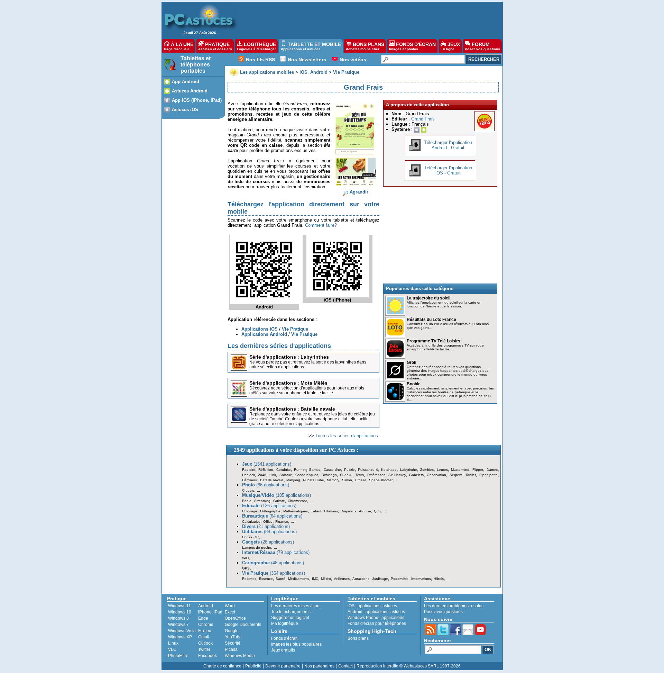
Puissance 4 (368, 470)
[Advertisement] (366, 19)
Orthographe (270, 511)
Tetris (360, 475)
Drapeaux (348, 511)
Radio (246, 501)
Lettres (442, 470)
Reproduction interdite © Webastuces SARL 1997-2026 (409, 666)
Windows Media (240, 655)
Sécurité (232, 643)
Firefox (204, 630)
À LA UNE (178, 46)
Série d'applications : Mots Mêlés (288, 383)
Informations (421, 579)
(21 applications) (266, 526)
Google (232, 630)
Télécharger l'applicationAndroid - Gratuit (448, 145)
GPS (246, 568)
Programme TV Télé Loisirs (433, 341)
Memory (333, 480)
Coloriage (249, 511)
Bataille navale (272, 480)
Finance (281, 521)
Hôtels (439, 579)
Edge (203, 618)
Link (272, 475)
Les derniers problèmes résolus (453, 605)
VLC (172, 649)
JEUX (450, 46)
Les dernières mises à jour (296, 605)
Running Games (307, 470)
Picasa (231, 649)
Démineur (249, 480)
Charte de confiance (222, 666)
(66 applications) (265, 484)
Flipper (477, 470)
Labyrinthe (408, 470)
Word (230, 605)
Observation (436, 475)
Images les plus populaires (296, 644)
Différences (376, 475)
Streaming (262, 501)
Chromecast (297, 501)
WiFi (245, 558)
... (396, 480)
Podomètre (399, 579)
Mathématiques (295, 511)
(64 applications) (272, 516)
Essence (266, 579)
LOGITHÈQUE (256, 46)
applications (369, 605)
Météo (326, 579)
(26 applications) (268, 542)
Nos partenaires (319, 666)
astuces (389, 605)
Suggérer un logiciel (290, 617)
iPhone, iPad (210, 612)
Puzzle (349, 470)
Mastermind (460, 470)
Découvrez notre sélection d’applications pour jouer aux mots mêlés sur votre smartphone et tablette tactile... (306, 390)
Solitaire (285, 475)
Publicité (253, 666)
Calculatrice (251, 521)
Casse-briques (306, 475)
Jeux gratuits (283, 650)
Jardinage (380, 579)
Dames (492, 470)
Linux (173, 643)
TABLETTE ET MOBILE (311, 46)
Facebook (207, 655)
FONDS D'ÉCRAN (412, 46)
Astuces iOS (185, 109)
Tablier (470, 475)
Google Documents (243, 624)
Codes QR (250, 537)
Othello (360, 480)
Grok (411, 362)
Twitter (204, 649)
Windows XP (180, 637)
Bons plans (358, 638)
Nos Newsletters (307, 59)
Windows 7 (178, 624)
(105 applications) (276, 495)
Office (268, 521)
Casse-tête (332, 470)
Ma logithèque (284, 623)
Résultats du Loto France (431, 319)
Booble (414, 384)
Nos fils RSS (260, 59)
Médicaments (298, 579)
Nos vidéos (353, 59)
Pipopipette (488, 475)
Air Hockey (397, 475)
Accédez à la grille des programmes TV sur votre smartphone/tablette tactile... (445, 347)
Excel (230, 612)
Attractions (360, 579)
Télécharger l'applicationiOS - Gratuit (448, 170)
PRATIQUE (215, 46)
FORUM (482, 46)
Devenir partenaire (283, 666)
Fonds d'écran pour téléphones (377, 623)
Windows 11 (179, 605)
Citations (331, 511)
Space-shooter (381, 480)
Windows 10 (179, 612)
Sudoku (346, 475)
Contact (345, 666)
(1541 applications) (266, 464)
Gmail (203, 637)
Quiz (377, 511)
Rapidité (248, 470)
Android (205, 605)
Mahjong (293, 480)
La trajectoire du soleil (428, 298)
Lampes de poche (256, 547)
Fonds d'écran (284, 638)
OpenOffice (235, 618)
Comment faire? (321, 225)
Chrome (205, 624)
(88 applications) (269, 531)
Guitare (279, 501)
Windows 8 (178, 618)
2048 (262, 475)
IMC (315, 579)
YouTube (233, 637)
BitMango (329, 475)
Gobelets (416, 475)
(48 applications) (273, 562)
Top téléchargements (291, 611)
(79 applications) (276, 552)
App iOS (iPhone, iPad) (197, 100)
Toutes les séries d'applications (346, 435)
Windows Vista (182, 630)
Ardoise (365, 511)
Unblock (248, 475)
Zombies (427, 470)
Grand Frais (423, 119)
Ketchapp (389, 470)
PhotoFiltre (178, 655)
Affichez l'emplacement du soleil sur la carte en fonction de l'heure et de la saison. (444, 304)
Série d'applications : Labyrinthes (289, 357)
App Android (185, 81)
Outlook (205, 643)
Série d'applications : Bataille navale (292, 409)
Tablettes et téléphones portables (196, 64)
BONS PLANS (365, 46)
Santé (280, 579)
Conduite (283, 470)
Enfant (316, 511)
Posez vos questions (443, 611)
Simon (347, 480)
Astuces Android (190, 90)
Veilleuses (342, 579)
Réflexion (265, 470)
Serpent (456, 475)
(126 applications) (269, 505)
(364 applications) (273, 573)
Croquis (248, 490)
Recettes (249, 579)
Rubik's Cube (313, 480)
